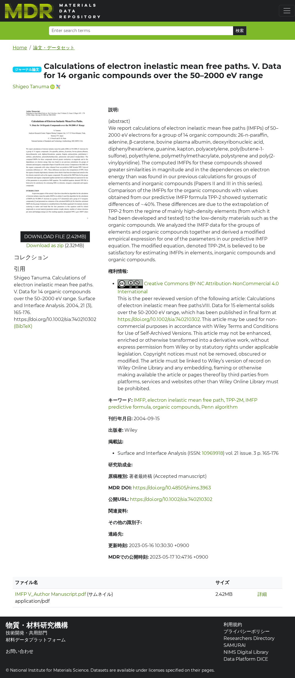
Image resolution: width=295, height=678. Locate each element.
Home (20, 47)
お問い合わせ (19, 651)
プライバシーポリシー (247, 631)
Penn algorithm (219, 407)
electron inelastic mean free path (186, 400)
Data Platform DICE (246, 659)
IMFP (139, 400)
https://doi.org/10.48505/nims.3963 (172, 488)
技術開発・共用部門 (26, 633)
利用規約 (233, 624)
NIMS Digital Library (246, 652)
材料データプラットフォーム (36, 640)
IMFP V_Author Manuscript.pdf (50, 594)
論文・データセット (54, 47)
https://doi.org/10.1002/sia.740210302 (159, 319)
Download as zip (45, 245)
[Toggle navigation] (287, 10)
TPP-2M (234, 400)
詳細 (262, 594)
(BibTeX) (23, 326)
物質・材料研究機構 (37, 625)
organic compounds (176, 407)
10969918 (212, 453)
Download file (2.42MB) (55, 236)
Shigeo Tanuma (31, 86)
